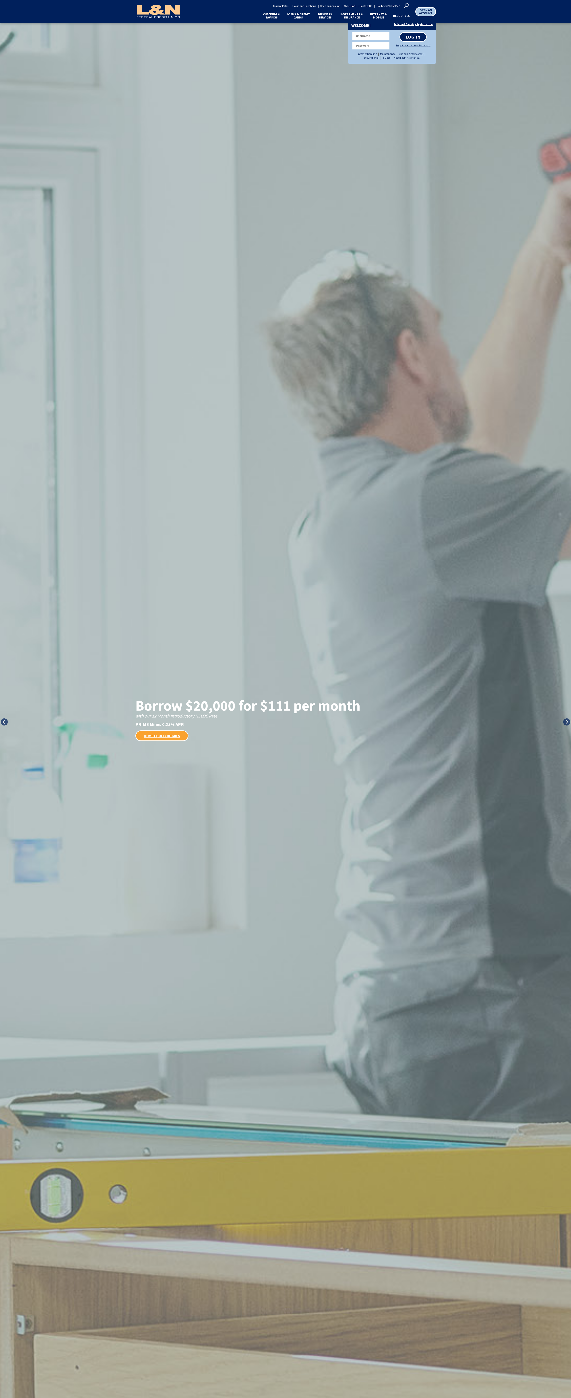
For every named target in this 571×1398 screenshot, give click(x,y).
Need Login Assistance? (407, 57)
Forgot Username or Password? (412, 45)
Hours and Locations (304, 6)
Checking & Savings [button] (271, 15)
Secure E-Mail (371, 57)
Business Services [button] (325, 15)
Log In (413, 37)
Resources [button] (401, 16)
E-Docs (386, 57)
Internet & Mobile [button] (378, 15)
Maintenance (387, 54)
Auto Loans (154, 741)
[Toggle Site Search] (406, 5)
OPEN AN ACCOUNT (425, 11)
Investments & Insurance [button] (351, 15)
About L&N (350, 6)
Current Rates (280, 6)
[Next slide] (566, 722)
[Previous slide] (4, 722)
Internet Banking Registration (413, 24)
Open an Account (330, 6)
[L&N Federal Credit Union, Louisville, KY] (158, 11)
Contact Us (366, 6)
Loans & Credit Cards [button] (298, 15)
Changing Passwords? (411, 54)
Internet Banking (367, 54)
